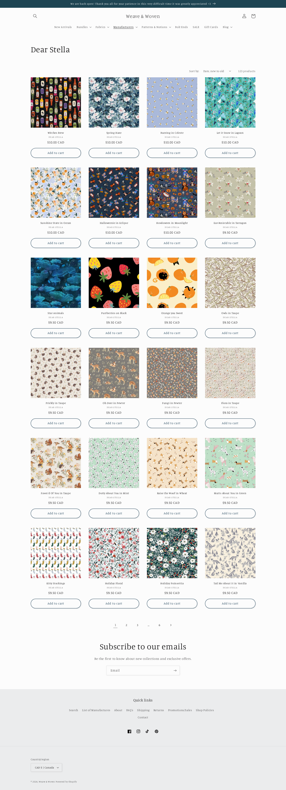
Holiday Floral (114, 583)
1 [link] (115, 625)
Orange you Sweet (172, 313)
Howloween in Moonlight (172, 222)
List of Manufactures (96, 710)
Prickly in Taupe (56, 403)
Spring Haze (114, 132)
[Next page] (170, 625)
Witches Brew (56, 132)
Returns (159, 710)
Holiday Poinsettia (172, 583)
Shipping (143, 710)
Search (73, 710)
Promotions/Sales (180, 710)
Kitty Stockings (55, 583)
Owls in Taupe (230, 313)
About (118, 710)
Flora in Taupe (230, 403)
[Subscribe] (175, 670)
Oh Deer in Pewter (114, 403)
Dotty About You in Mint (114, 493)
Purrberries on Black (114, 313)
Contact (143, 717)
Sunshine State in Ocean (55, 222)
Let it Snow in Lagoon (230, 132)
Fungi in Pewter (172, 403)
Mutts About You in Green (230, 493)
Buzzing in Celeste (172, 132)
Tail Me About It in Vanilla (230, 583)
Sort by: (194, 71)
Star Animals (56, 313)
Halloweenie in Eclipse (114, 222)
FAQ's (129, 710)
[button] (35, 16)
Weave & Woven (47, 781)
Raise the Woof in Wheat (172, 493)
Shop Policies (205, 710)
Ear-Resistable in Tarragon (230, 222)
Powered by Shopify (66, 781)
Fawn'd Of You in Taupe (56, 493)
